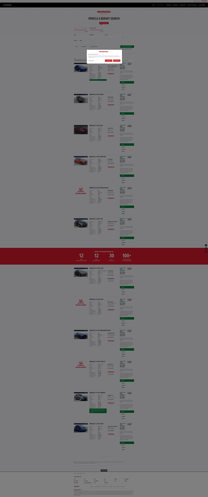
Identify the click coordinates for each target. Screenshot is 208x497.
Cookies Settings (91, 60)
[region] (104, 57)
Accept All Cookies (117, 60)
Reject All (108, 60)
